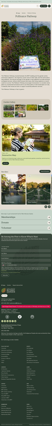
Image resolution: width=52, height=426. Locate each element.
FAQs (2, 362)
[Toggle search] (37, 6)
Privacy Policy (3, 270)
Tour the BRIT (4, 393)
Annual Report (30, 410)
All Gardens (4, 369)
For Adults (29, 350)
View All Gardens (45, 171)
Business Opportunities (33, 416)
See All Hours (16, 312)
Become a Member (6, 408)
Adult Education (31, 373)
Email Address (5, 258)
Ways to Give (30, 385)
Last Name (4, 253)
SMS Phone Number (6, 263)
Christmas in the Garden (33, 362)
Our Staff (29, 412)
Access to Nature (5, 358)
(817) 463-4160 (5, 303)
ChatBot (16, 339)
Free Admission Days (32, 356)
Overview (3, 348)
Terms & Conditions (39, 424)
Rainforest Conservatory (7, 375)
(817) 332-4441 (5, 330)
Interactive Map (5, 354)
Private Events (30, 354)
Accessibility (4, 356)
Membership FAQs (5, 414)
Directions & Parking (6, 352)
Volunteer (29, 391)
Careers (29, 414)
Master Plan (30, 408)
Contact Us (29, 418)
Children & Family (31, 371)
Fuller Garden (4, 377)
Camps (28, 377)
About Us (29, 406)
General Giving (30, 387)
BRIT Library (4, 389)
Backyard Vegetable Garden (8, 379)
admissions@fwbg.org (15, 303)
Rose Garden (4, 373)
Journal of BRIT (5, 397)
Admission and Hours (6, 350)
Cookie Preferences (47, 424)
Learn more (20, 334)
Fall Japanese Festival (32, 360)
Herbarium (4, 387)
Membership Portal (6, 410)
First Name (4, 248)
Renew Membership (6, 412)
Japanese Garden (5, 371)
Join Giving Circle (31, 389)
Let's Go (6, 163)
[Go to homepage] (5, 6)
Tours (2, 360)
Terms (45, 269)
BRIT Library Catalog (6, 391)
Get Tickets (44, 6)
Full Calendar (30, 348)
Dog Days (29, 358)
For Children (30, 352)
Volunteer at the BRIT (6, 399)
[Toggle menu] (49, 6)
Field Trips (29, 379)
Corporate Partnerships (33, 393)
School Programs (31, 375)
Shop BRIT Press (5, 395)
